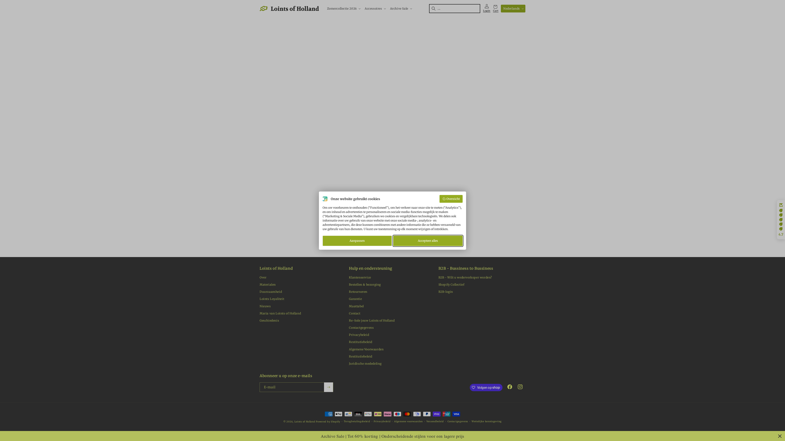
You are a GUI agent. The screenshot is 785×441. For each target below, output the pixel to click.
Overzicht (453, 199)
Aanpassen (357, 241)
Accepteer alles (428, 241)
